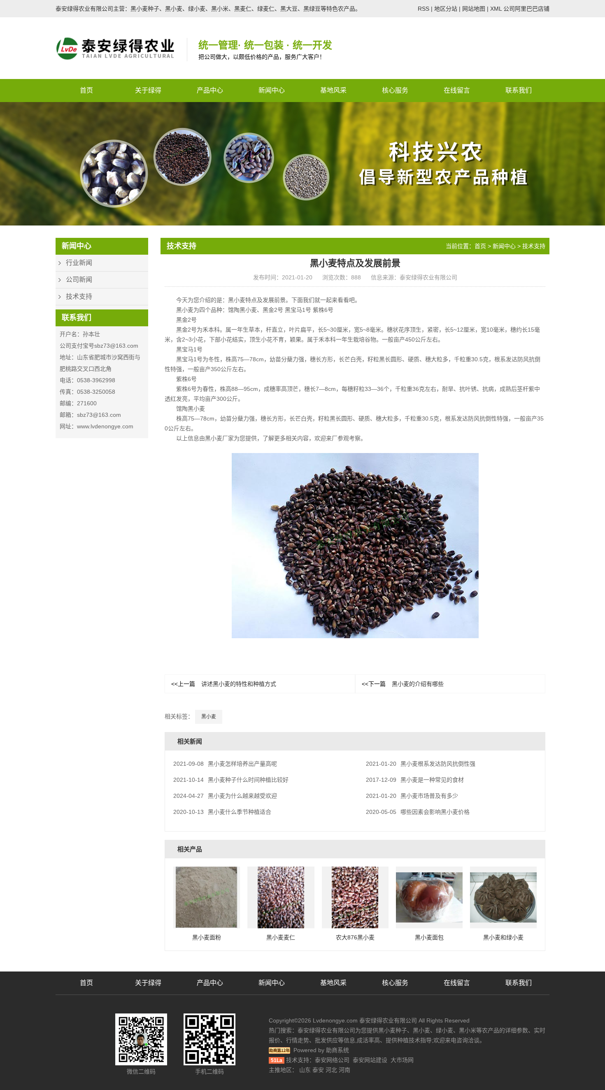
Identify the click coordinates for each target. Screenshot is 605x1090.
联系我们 (518, 90)
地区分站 (445, 8)
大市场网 (402, 1060)
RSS (423, 8)
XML (496, 8)
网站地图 (473, 8)
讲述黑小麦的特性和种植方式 (223, 684)
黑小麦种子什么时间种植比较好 (231, 779)
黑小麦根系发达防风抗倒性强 (420, 763)
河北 (331, 1070)
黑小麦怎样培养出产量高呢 (225, 763)
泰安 (318, 1070)
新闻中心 (271, 90)
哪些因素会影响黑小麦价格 (418, 812)
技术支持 (79, 296)
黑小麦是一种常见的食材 (415, 779)
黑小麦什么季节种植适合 (222, 812)
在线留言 (457, 90)
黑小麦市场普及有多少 (412, 796)
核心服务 (395, 90)
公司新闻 (79, 279)
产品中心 (210, 90)
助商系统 (337, 1050)
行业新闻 (79, 262)
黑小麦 (208, 717)
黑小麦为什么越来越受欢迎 (225, 796)
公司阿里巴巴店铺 (526, 8)
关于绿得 (148, 90)
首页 (86, 90)
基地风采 (333, 90)
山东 (305, 1070)
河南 (344, 1070)
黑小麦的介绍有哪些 (403, 684)
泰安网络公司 (332, 1060)
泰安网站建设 (370, 1060)
